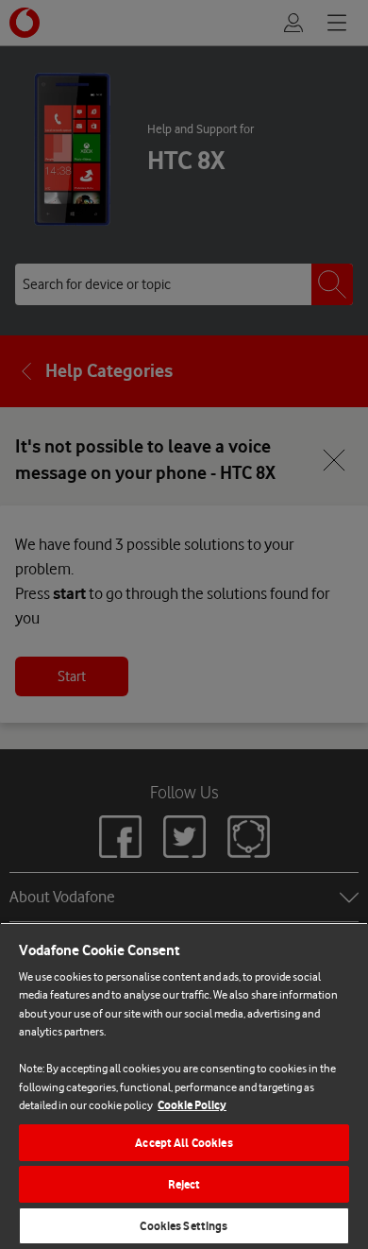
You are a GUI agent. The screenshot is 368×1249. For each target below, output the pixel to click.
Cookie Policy (192, 1105)
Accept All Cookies (183, 1143)
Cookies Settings (183, 1226)
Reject (184, 1184)
